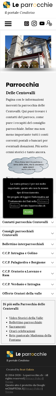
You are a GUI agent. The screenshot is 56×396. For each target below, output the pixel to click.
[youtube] (42, 23)
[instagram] (34, 23)
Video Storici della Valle (26, 318)
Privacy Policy (34, 378)
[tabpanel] (28, 5)
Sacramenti (17, 327)
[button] (9, 51)
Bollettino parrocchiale (25, 322)
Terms (9, 391)
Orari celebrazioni (22, 331)
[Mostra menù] (8, 24)
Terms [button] (9, 381)
